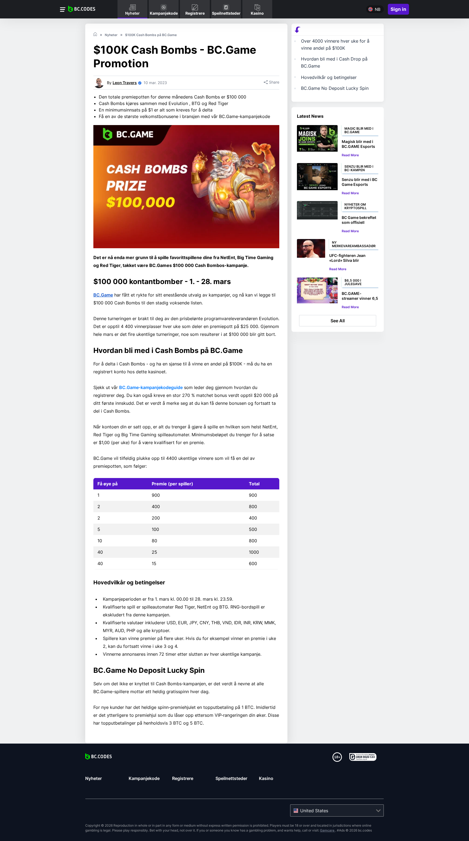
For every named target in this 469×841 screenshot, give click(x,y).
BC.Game (103, 295)
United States (314, 810)
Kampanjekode (144, 778)
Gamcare (327, 830)
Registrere (182, 778)
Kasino (266, 778)
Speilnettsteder (231, 778)
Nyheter (93, 778)
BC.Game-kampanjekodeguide (151, 387)
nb (378, 9)
